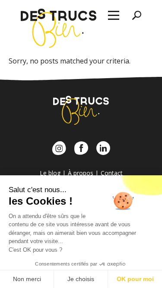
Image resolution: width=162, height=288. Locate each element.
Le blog (50, 173)
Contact (112, 173)
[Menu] (113, 16)
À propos (80, 173)
